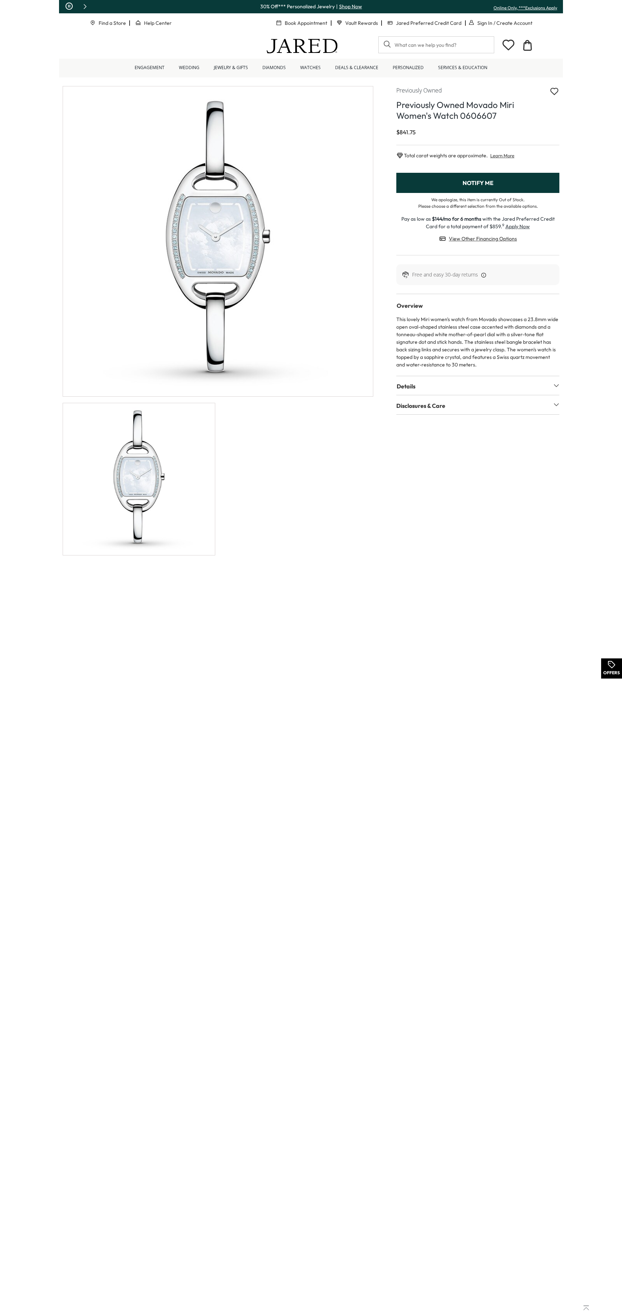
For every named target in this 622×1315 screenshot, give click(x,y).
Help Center (158, 23)
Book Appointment (306, 23)
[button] (85, 6)
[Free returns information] (482, 274)
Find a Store (112, 23)
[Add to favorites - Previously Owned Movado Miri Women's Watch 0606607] (554, 92)
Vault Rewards (361, 23)
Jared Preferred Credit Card (428, 23)
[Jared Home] (302, 46)
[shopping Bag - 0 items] (527, 45)
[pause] (69, 6)
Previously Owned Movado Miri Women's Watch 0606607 (455, 110)
